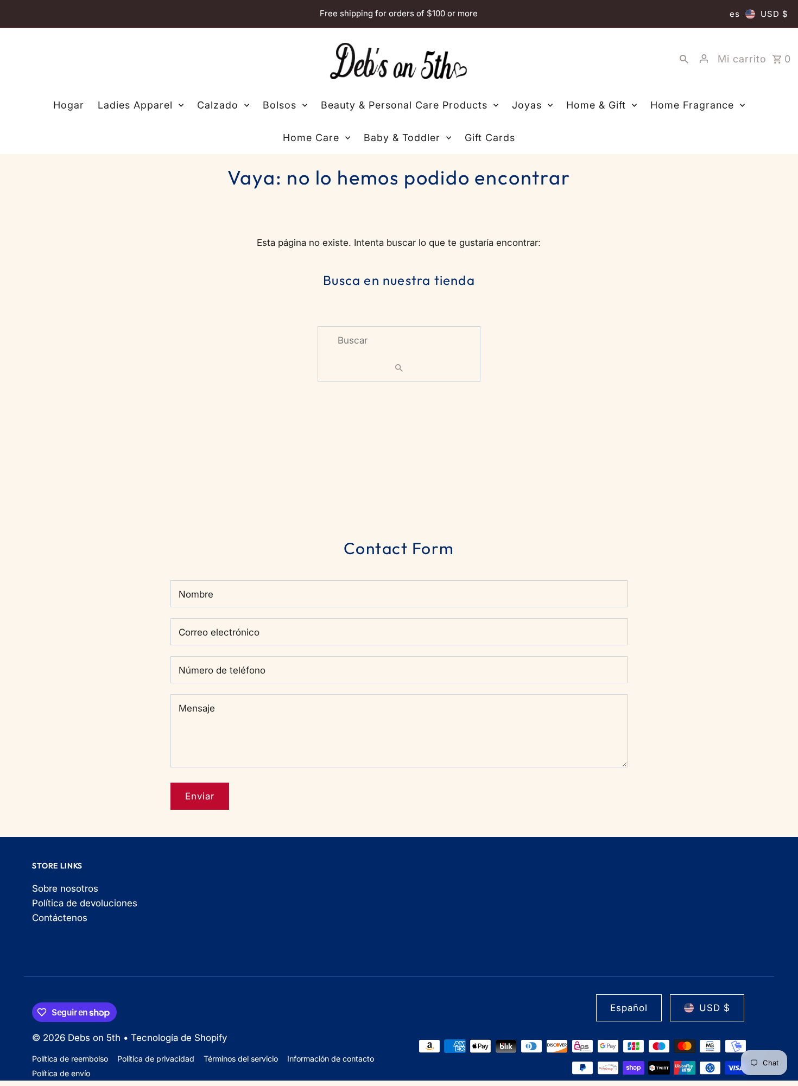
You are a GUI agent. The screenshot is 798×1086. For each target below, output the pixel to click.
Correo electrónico (219, 632)
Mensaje (197, 708)
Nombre (196, 594)
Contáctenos (59, 917)
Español (629, 1007)
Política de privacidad (155, 1058)
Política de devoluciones (84, 903)
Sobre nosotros (65, 888)
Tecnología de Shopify (179, 1037)
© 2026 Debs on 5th (77, 1037)
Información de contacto (330, 1058)
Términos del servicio (241, 1058)
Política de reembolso (70, 1058)
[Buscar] (684, 58)
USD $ (774, 14)
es (735, 14)
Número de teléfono (222, 670)
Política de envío (61, 1073)
